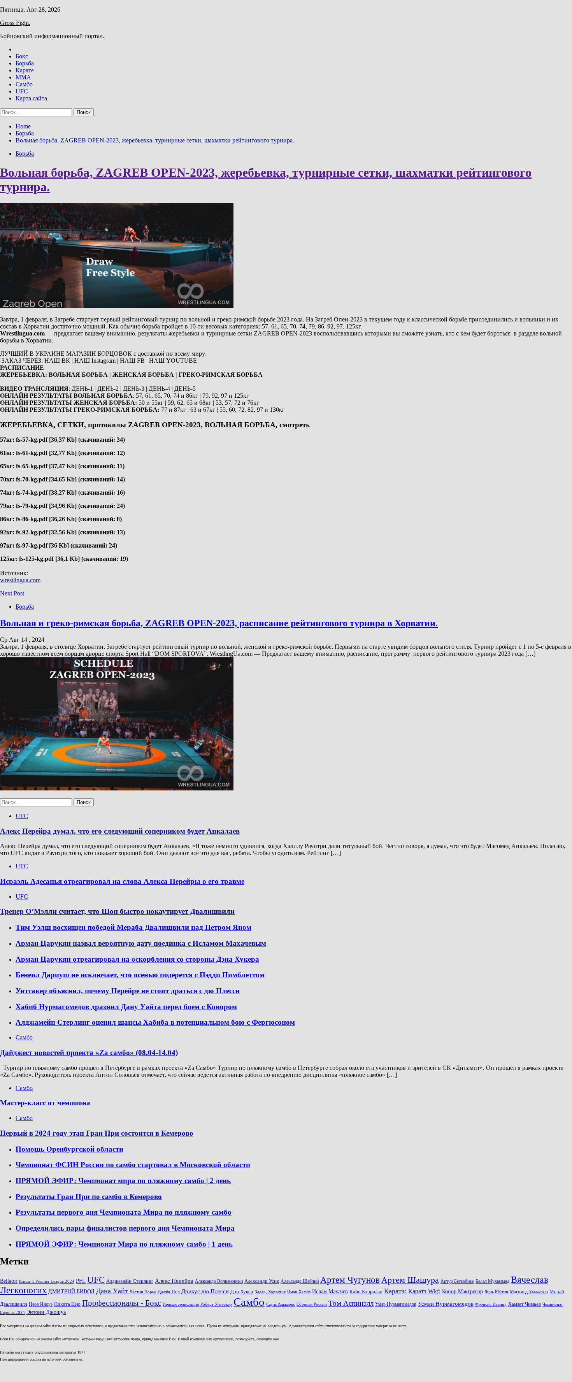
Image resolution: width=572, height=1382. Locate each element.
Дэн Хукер (241, 1291)
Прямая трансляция (181, 1304)
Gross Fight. (15, 22)
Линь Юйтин (496, 1292)
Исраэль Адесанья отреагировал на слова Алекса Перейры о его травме (122, 881)
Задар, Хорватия (270, 1292)
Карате (25, 70)
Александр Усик (261, 1281)
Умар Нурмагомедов (395, 1304)
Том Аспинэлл (351, 1303)
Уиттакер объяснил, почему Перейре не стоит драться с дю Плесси (128, 991)
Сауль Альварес (280, 1304)
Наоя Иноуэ (41, 1304)
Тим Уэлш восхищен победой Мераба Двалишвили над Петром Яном (133, 927)
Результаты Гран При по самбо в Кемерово (89, 1196)
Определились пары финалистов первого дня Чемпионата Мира (125, 1228)
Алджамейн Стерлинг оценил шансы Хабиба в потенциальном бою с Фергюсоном (155, 1022)
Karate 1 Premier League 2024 (46, 1281)
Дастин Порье (143, 1292)
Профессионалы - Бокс (121, 1303)
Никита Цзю (67, 1304)
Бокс (22, 56)
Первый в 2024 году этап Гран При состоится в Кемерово (96, 1133)
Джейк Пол (169, 1291)
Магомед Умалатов (529, 1291)
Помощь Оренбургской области (69, 1149)
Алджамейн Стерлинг (129, 1281)
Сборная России (312, 1304)
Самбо (24, 84)
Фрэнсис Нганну (491, 1304)
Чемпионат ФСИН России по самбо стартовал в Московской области (133, 1165)
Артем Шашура (410, 1280)
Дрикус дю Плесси (205, 1291)
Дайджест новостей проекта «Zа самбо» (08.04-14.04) (89, 1052)
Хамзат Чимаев (524, 1304)
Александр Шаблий (300, 1281)
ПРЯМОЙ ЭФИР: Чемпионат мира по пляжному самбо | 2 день (123, 1181)
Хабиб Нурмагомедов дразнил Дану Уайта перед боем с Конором (126, 1007)
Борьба (25, 63)
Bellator (9, 1281)
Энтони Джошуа (46, 1312)
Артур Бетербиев (457, 1281)
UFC (22, 91)
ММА (23, 77)
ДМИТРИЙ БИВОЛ (71, 1291)
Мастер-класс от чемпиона (45, 1103)
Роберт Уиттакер (216, 1304)
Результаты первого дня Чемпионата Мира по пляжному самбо (124, 1212)
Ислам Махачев (330, 1291)
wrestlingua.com (20, 580)
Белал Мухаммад (492, 1281)
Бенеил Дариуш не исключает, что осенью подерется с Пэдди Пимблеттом (140, 975)
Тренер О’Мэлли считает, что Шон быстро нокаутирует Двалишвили (117, 911)
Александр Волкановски (219, 1281)
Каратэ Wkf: (424, 1291)
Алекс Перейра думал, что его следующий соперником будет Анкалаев (120, 831)
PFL (81, 1280)
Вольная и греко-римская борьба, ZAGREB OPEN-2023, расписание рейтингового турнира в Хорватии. (219, 623)
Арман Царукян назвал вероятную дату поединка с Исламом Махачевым (141, 943)
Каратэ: (395, 1291)
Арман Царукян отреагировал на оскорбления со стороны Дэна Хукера (137, 959)
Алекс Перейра (174, 1281)
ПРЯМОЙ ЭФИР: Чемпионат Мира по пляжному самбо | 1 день (124, 1244)
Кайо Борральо (366, 1291)
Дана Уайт (112, 1291)
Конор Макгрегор (462, 1291)
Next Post (12, 593)
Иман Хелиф (299, 1292)
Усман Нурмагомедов (446, 1303)
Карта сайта (31, 98)
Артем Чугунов (350, 1280)
